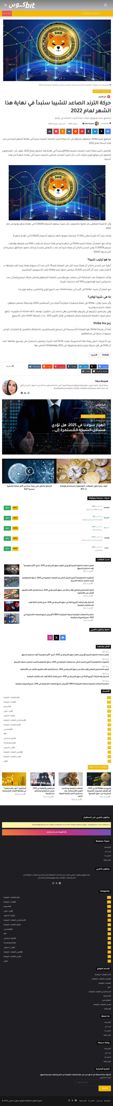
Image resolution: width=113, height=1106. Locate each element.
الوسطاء (107, 1009)
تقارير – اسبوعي (8, 748)
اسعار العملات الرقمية (11, 725)
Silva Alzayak (89, 124)
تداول (7, 508)
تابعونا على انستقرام (55, 832)
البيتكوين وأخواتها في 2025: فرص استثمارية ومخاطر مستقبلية (43, 791)
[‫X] (56, 883)
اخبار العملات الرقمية (93, 85)
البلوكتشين (7, 729)
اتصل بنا (108, 856)
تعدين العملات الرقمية (11, 757)
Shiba (104, 355)
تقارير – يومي (7, 711)
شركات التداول (8, 716)
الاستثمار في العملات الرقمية (14, 720)
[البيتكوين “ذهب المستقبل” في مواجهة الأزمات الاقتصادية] (14, 779)
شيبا (93, 355)
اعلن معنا (107, 860)
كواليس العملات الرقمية (12, 752)
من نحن (108, 852)
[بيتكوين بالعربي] (22, 5)
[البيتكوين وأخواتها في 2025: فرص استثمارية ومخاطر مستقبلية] (42, 779)
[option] (56, 427)
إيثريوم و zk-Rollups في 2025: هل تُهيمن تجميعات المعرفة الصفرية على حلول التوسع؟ (99, 791)
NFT (4, 734)
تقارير (5, 761)
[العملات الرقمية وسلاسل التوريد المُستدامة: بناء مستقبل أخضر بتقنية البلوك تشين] (71, 779)
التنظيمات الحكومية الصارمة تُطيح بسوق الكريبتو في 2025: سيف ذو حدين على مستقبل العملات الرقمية (61, 13)
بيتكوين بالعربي (14, 1101)
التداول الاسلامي (9, 739)
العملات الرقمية (9, 702)
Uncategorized (9, 743)
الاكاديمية (6, 707)
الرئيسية (106, 85)
